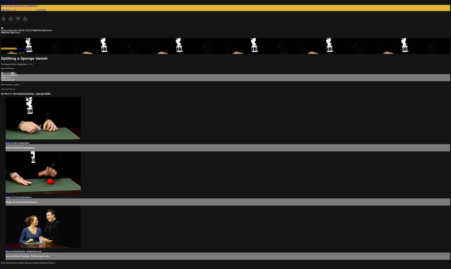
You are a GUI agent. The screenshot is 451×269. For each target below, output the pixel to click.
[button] (2, 28)
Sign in (49, 30)
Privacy (14, 263)
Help (3, 263)
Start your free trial (9, 49)
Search (11, 30)
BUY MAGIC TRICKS (23, 30)
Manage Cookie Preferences (37, 263)
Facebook (5, 73)
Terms (8, 263)
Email (14, 73)
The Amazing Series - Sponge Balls (14, 64)
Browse (4, 30)
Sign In (17, 32)
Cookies (21, 263)
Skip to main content (9, 2)
